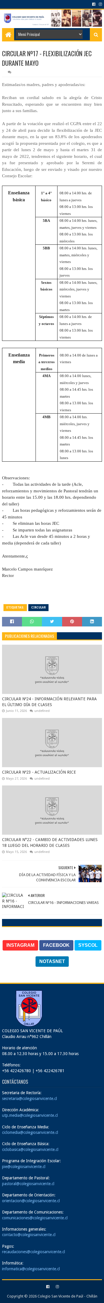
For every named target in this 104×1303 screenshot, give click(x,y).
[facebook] (93, 4)
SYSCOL (88, 945)
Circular (38, 607)
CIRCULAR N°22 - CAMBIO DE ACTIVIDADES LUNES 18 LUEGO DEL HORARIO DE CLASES (50, 842)
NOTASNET (52, 961)
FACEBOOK (56, 945)
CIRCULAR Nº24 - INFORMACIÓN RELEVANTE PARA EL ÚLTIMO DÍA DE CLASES (49, 702)
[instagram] (100, 4)
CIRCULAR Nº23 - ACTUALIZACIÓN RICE (39, 772)
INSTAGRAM (20, 945)
